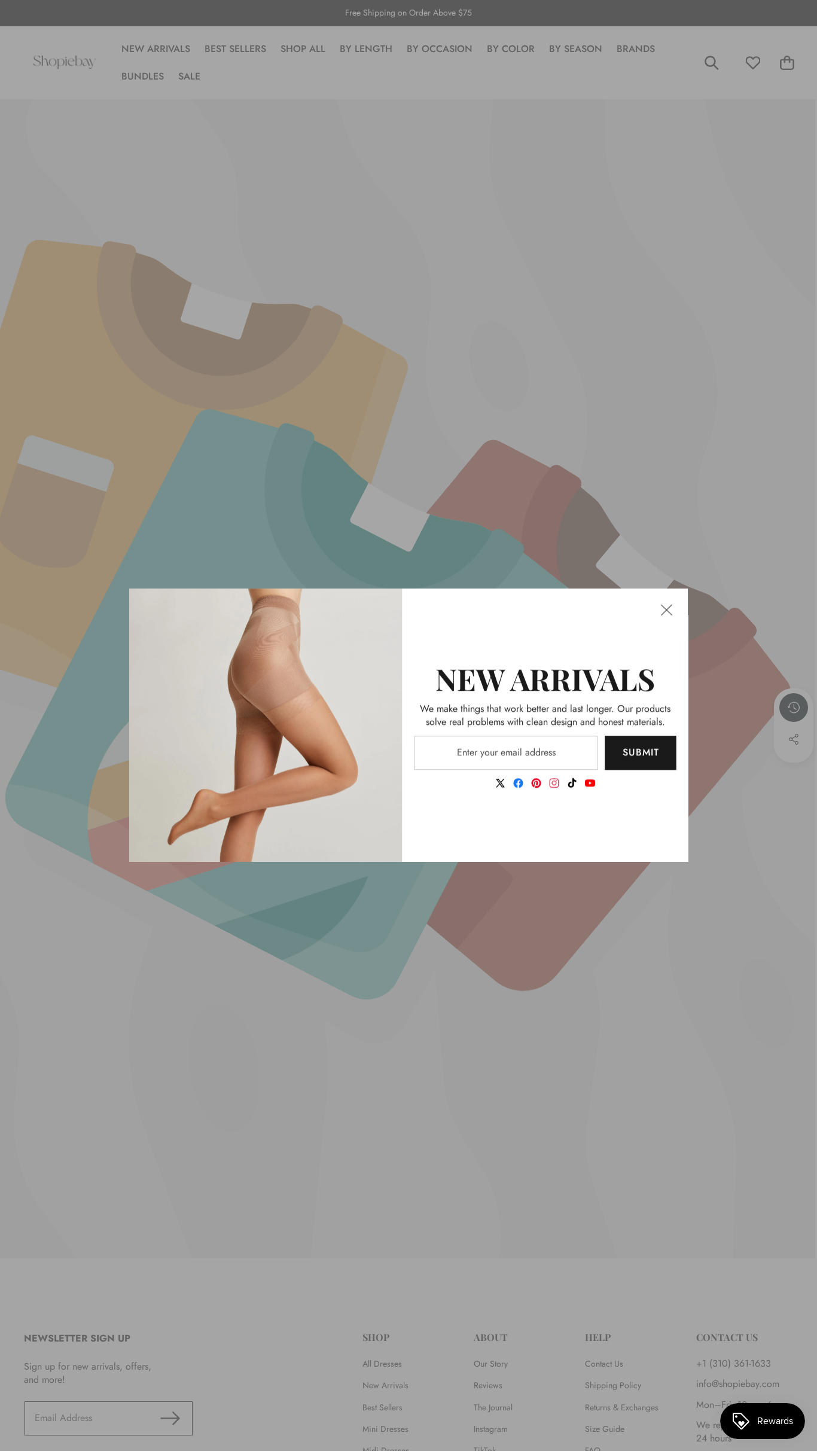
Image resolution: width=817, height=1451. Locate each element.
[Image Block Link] (266, 725)
